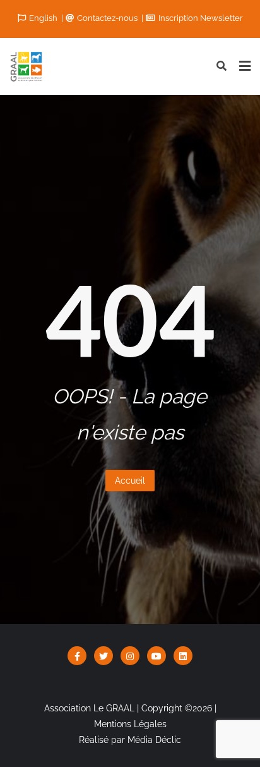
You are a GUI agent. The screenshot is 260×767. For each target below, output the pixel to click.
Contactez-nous (107, 18)
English (43, 18)
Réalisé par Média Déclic (130, 740)
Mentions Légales (130, 724)
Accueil (130, 481)
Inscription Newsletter (200, 18)
